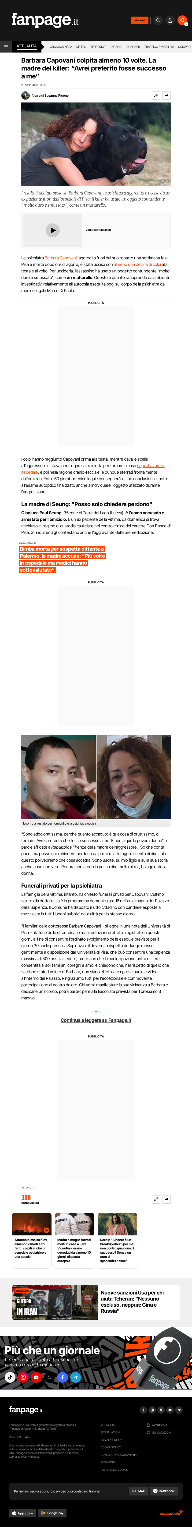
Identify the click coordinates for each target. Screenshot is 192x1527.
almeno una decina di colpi (137, 264)
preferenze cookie (114, 1469)
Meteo (81, 47)
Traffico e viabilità (159, 47)
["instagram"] (23, 1377)
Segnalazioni (110, 1432)
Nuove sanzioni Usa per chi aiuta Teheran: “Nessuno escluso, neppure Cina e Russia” (132, 1302)
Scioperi (184, 47)
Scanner (133, 47)
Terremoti (98, 47)
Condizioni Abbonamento (119, 1454)
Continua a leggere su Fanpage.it (96, 1020)
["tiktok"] (10, 1377)
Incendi (116, 47)
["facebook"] (62, 1377)
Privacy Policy (111, 1440)
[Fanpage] (25, 1410)
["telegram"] (75, 1377)
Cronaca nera (61, 47)
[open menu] (6, 47)
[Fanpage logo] (39, 20)
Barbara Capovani (61, 257)
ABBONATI (139, 20)
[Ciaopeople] (171, 1514)
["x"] (49, 1377)
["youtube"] (36, 1377)
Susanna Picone (56, 95)
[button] (166, 95)
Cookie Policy (111, 1447)
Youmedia (108, 1425)
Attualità (27, 46)
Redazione (108, 1462)
